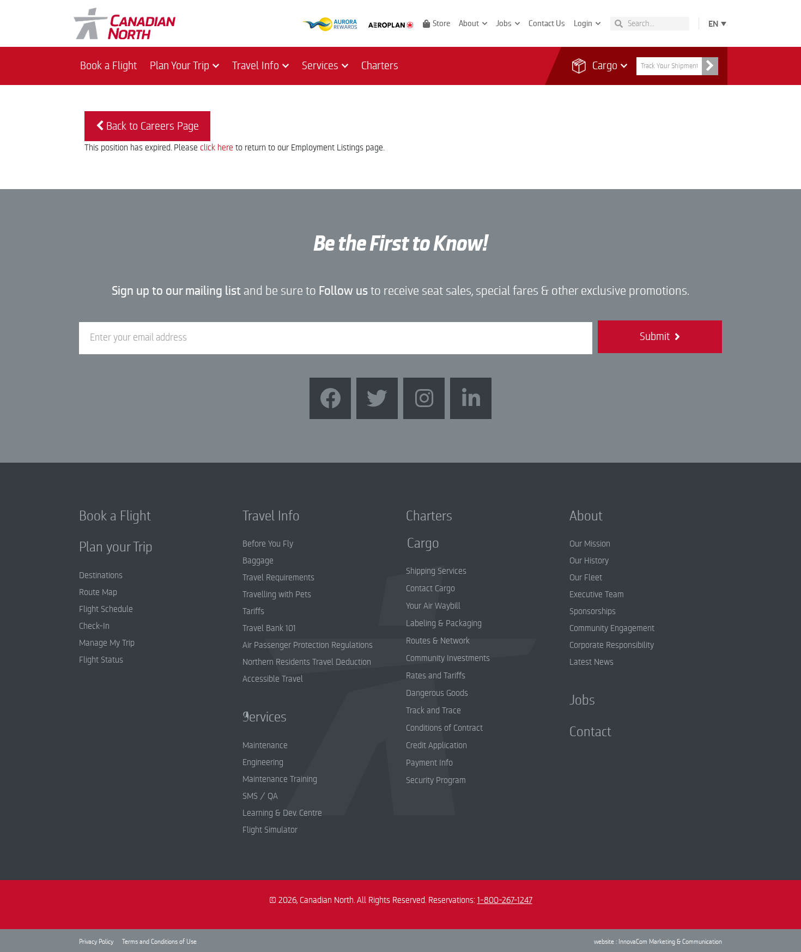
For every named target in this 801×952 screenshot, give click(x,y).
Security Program (436, 780)
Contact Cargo (430, 588)
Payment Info (429, 762)
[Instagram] (424, 398)
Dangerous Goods (437, 693)
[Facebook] (330, 398)
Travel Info (255, 65)
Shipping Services (436, 571)
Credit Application (436, 745)
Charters (379, 65)
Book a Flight (108, 65)
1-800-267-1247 (504, 900)
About (469, 23)
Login (583, 23)
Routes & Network (438, 640)
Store (441, 23)
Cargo (598, 65)
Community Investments (448, 658)
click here (216, 147)
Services (320, 65)
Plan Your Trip (179, 65)
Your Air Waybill (433, 606)
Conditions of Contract (444, 728)
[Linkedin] (470, 398)
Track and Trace (433, 710)
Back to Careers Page (151, 126)
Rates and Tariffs (435, 675)
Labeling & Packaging (444, 623)
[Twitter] (377, 398)
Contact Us (547, 23)
